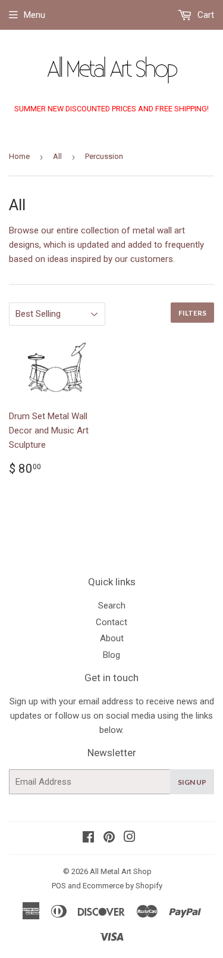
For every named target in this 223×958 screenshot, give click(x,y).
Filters (192, 312)
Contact (111, 622)
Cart (204, 15)
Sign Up (192, 782)
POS (59, 885)
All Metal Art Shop (121, 871)
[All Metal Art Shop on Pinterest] (109, 838)
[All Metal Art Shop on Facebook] (88, 838)
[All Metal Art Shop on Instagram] (130, 838)
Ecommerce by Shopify (122, 885)
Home (19, 156)
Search (111, 605)
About (112, 638)
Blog (111, 655)
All (57, 156)
